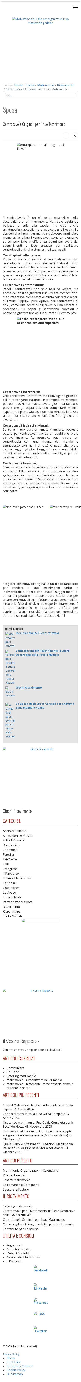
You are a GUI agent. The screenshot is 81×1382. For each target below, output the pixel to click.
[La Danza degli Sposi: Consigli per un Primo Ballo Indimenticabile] (10, 720)
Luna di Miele (12, 897)
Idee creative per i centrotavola (37, 633)
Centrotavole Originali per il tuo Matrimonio (34, 1219)
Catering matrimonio (21, 1076)
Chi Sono (13, 1072)
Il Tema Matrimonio (17, 878)
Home (11, 1358)
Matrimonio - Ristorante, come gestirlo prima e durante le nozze (40, 1086)
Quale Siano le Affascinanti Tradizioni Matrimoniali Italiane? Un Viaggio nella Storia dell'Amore (38, 1148)
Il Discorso (14, 1261)
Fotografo (10, 869)
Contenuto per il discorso (21, 1229)
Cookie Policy (16, 1370)
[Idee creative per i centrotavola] (10, 639)
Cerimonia (10, 850)
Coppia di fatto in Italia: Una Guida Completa (36, 1116)
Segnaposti (15, 1245)
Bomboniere (12, 845)
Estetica (8, 854)
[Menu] (75, 7)
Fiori (6, 864)
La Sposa (9, 883)
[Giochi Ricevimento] (10, 693)
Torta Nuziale (12, 916)
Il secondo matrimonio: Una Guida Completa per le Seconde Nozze (38, 1124)
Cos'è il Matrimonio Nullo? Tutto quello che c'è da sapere (38, 1107)
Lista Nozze (11, 888)
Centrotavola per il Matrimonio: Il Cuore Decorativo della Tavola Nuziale (39, 1213)
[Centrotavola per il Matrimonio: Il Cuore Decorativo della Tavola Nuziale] (10, 667)
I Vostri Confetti (18, 1253)
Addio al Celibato (14, 831)
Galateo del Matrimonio (23, 1257)
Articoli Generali (14, 840)
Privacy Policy (11, 1354)
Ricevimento (11, 907)
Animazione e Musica (18, 836)
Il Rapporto (11, 873)
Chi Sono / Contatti (20, 1366)
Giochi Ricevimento (29, 687)
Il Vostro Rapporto (21, 1041)
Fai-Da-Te (10, 859)
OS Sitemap (15, 1374)
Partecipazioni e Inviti (18, 902)
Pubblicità (14, 1362)
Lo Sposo (9, 892)
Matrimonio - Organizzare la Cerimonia (34, 1080)
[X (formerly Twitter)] (75, 135)
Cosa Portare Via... (19, 1249)
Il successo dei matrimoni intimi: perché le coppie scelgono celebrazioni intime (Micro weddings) (37, 1135)
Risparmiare (11, 911)
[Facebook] (66, 135)
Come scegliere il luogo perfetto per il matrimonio (38, 1224)
